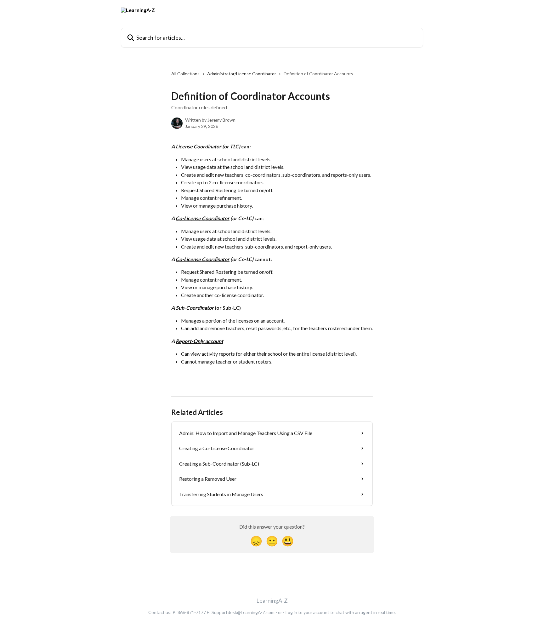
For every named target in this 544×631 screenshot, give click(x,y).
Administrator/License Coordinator (241, 73)
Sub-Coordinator (195, 308)
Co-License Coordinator (203, 218)
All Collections (185, 73)
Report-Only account (199, 341)
